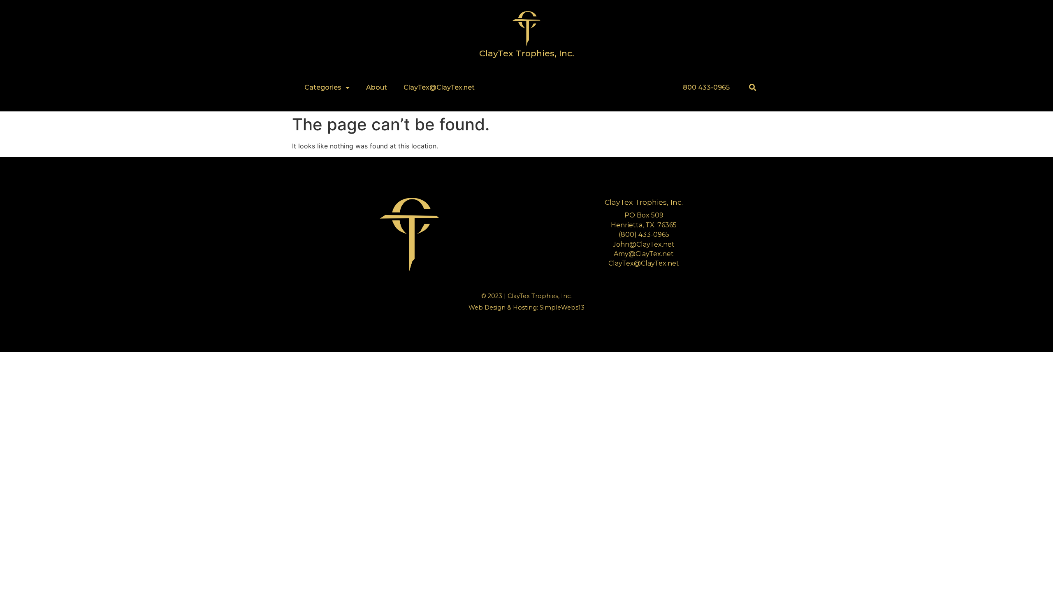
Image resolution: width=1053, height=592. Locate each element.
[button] (752, 87)
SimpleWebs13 (562, 307)
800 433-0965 (706, 87)
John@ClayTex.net (644, 244)
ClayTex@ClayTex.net (439, 87)
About (376, 87)
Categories (322, 87)
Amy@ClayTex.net (644, 254)
